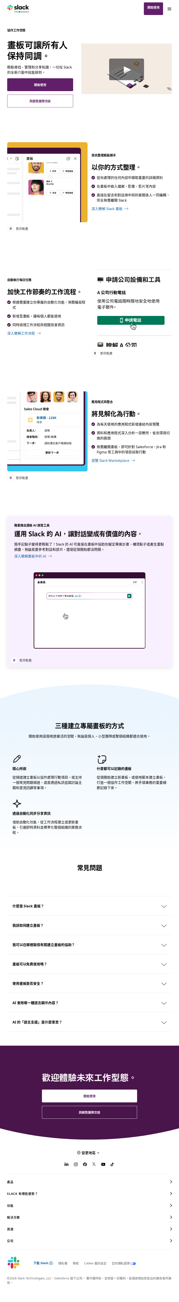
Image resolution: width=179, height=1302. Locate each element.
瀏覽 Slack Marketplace (110, 460)
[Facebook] (85, 1164)
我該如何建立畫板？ (28, 925)
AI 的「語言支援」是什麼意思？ (37, 1022)
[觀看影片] (126, 69)
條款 (76, 1263)
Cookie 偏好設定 (95, 1263)
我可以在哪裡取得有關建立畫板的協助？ (43, 944)
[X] (94, 1164)
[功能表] (169, 8)
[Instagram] (76, 1164)
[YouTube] (103, 1164)
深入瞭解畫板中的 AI (30, 556)
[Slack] (18, 9)
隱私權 (62, 1263)
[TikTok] (112, 1164)
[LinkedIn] (67, 1164)
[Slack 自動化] (131, 307)
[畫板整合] (47, 431)
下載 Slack (40, 1263)
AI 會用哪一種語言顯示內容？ (35, 1002)
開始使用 (153, 7)
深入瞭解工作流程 (21, 333)
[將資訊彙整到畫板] (47, 182)
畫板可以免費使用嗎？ (29, 963)
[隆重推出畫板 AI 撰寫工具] (90, 610)
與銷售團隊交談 (40, 101)
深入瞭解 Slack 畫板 (106, 208)
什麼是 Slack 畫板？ (28, 905)
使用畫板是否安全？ (28, 983)
